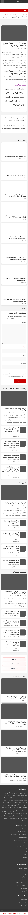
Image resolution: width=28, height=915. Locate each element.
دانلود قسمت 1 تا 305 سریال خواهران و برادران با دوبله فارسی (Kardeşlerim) (14, 300)
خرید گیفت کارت (22, 902)
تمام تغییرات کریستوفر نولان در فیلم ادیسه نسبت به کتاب (11, 456)
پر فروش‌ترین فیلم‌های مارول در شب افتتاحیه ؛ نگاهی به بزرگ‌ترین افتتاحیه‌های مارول (15, 750)
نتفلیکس (24, 857)
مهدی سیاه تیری (13, 49)
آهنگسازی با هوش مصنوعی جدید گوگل (16, 176)
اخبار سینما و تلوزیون (14, 664)
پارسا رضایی (12, 700)
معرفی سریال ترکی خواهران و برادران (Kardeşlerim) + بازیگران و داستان (17, 237)
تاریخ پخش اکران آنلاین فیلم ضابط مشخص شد (11, 561)
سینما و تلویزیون (22, 868)
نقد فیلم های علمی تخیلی (20, 840)
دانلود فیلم (24, 899)
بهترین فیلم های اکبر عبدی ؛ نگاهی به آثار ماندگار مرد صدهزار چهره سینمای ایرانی (15, 776)
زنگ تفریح (14, 659)
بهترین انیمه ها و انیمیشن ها (19, 834)
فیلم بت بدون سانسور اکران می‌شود (15, 503)
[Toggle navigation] (25, 10)
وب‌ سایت (23, 363)
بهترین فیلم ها (23, 829)
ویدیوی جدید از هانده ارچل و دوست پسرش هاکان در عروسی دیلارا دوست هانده (15, 216)
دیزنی (25, 849)
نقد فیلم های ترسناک (21, 843)
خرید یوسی (24, 905)
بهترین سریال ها (22, 831)
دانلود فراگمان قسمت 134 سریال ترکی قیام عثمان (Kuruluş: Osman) (14, 279)
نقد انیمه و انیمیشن (21, 882)
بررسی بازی (24, 880)
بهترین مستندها (22, 837)
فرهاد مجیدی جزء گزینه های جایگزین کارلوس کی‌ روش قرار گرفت (14, 100)
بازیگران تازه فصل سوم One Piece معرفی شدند (11, 522)
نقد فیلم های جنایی (22, 846)
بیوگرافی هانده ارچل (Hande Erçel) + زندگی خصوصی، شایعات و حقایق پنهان (15, 258)
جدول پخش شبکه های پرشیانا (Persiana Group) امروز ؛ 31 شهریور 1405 (15, 723)
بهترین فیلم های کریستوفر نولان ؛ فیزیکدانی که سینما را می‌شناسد (16, 697)
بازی (26, 874)
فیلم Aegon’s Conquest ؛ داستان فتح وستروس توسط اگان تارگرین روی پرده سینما (11, 443)
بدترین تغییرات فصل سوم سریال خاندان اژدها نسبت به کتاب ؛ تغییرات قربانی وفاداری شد (10, 470)
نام (24, 347)
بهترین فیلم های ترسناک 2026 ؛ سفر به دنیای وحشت (11, 612)
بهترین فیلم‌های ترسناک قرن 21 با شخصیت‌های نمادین (11, 622)
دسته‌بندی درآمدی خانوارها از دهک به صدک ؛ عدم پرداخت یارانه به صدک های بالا (15, 195)
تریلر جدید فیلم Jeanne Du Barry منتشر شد (15, 156)
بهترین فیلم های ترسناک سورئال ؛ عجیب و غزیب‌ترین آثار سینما (11, 644)
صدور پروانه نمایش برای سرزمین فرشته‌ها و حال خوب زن (11, 548)
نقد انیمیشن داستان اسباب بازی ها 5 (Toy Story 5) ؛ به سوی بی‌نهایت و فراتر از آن (11, 430)
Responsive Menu (2, 1)
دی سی (25, 854)
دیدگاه (24, 322)
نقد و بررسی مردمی (22, 885)
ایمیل (24, 355)
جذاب (19, 109)
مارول (25, 851)
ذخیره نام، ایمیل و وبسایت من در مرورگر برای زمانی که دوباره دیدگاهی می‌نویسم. (14, 375)
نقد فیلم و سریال (14, 668)
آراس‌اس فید (23, 891)
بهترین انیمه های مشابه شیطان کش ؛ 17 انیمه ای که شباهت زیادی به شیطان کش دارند (14, 128)
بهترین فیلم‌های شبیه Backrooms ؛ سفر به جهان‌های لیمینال (15, 593)
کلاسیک (25, 860)
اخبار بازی (24, 877)
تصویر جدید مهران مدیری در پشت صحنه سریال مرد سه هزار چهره (11, 535)
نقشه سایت (24, 888)
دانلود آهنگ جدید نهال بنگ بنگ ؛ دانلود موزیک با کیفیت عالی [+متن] (14, 119)
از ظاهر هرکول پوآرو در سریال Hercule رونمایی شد (15, 409)
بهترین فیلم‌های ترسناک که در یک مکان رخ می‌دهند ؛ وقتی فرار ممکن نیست (10, 632)
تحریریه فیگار (12, 412)
